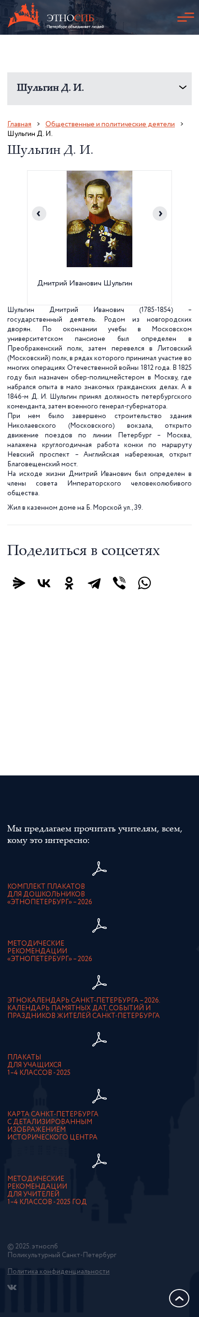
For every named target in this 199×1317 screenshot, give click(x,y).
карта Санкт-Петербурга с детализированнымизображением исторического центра (53, 1126)
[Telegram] (94, 583)
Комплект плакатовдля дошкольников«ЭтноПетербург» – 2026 (49, 894)
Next (160, 213)
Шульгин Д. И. (50, 88)
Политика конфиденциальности (58, 1271)
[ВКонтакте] (44, 583)
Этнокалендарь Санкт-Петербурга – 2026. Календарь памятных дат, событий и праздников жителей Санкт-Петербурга (83, 1008)
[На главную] (55, 17)
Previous (39, 213)
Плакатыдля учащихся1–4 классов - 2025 (39, 1065)
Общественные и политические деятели (110, 124)
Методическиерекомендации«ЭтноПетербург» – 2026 (49, 951)
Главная (19, 124)
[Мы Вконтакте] (11, 1287)
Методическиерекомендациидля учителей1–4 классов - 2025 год (47, 1191)
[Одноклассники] (69, 583)
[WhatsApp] (144, 583)
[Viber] (119, 583)
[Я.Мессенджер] (18, 583)
